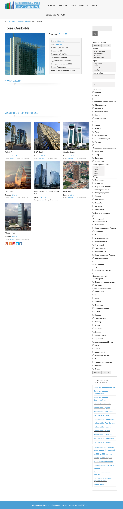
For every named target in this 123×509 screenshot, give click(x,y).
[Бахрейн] (102, 55)
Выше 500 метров (55, 15)
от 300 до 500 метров (103, 454)
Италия (20, 21)
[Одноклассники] (10, 243)
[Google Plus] (7, 243)
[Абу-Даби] (104, 64)
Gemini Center (69, 152)
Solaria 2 (8, 152)
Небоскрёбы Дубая (102, 408)
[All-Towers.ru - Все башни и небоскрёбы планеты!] (22, 5)
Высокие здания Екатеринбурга (101, 398)
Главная (50, 5)
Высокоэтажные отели (103, 462)
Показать (97, 45)
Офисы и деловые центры (102, 473)
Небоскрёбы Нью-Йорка (104, 419)
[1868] (99, 174)
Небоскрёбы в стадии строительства (103, 479)
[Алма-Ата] (104, 68)
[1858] (99, 170)
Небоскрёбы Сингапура (104, 438)
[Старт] (95, 33)
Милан (27, 21)
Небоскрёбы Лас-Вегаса (104, 423)
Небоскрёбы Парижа (102, 442)
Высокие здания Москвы (104, 387)
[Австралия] (102, 53)
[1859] (99, 172)
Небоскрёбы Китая (102, 431)
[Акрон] (104, 66)
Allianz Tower (10, 233)
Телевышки (99, 485)
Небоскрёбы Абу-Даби (103, 411)
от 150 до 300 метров (103, 458)
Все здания (11, 21)
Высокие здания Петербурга (101, 392)
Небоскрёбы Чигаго (102, 427)
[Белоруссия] (102, 58)
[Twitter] (17, 243)
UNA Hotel (38, 152)
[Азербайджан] (102, 51)
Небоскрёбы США (101, 415)
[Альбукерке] (104, 70)
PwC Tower (9, 191)
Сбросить (106, 45)
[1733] (99, 168)
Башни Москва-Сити (102, 404)
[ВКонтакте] (20, 243)
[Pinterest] (13, 243)
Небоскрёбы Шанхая (102, 435)
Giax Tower (67, 191)
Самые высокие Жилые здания (104, 467)
